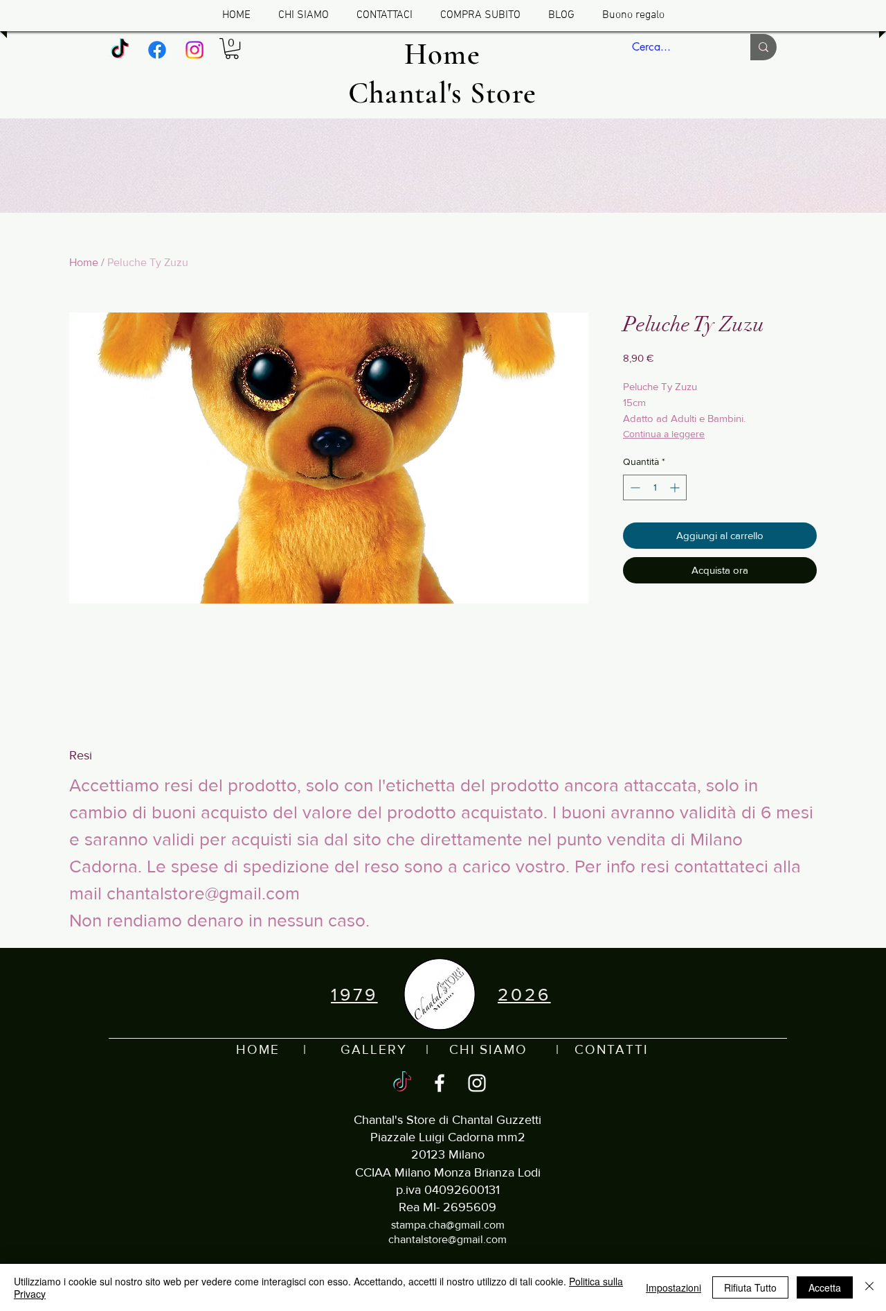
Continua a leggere (664, 433)
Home (83, 262)
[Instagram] (194, 50)
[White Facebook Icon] (439, 1083)
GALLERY (373, 1049)
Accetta (824, 1287)
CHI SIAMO (488, 1049)
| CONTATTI (588, 1049)
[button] (231, 48)
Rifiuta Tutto (750, 1287)
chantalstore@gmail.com (447, 1239)
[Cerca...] (763, 47)
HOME (258, 1049)
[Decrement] (633, 487)
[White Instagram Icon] (477, 1083)
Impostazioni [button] (673, 1287)
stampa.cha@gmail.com (448, 1225)
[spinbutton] (654, 487)
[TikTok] (120, 50)
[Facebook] (157, 50)
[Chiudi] (869, 1287)
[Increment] (676, 487)
